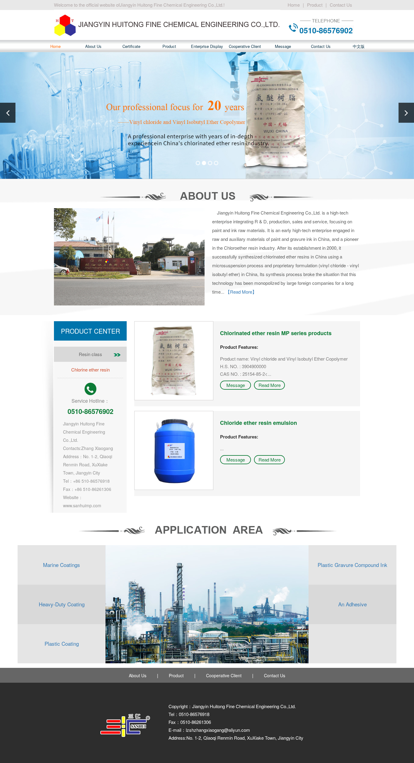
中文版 (359, 46)
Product (314, 5)
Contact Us (341, 5)
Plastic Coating (62, 643)
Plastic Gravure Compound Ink (352, 564)
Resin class (90, 354)
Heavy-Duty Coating (62, 604)
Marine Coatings (61, 564)
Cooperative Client (245, 46)
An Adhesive (352, 604)
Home (294, 5)
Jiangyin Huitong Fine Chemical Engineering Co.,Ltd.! (172, 5)
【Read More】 (241, 291)
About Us (93, 46)
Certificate (131, 46)
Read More (270, 385)
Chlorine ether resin (90, 369)
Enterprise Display (207, 46)
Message (283, 46)
